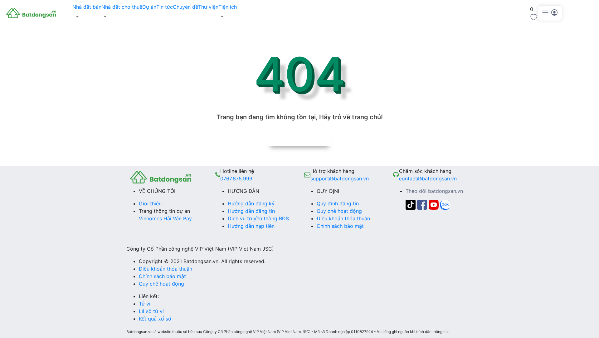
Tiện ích (227, 7)
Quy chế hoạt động (339, 211)
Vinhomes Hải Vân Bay (165, 218)
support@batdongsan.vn (339, 178)
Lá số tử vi (151, 311)
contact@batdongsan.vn (428, 178)
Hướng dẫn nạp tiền (251, 226)
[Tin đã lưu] (534, 16)
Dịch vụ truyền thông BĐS (258, 218)
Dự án (149, 7)
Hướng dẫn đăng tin (251, 211)
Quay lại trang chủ (299, 139)
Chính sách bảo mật (340, 226)
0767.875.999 (236, 178)
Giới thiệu (150, 203)
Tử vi (144, 304)
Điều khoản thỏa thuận (343, 218)
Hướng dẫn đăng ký (251, 203)
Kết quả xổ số (155, 319)
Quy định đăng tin (338, 203)
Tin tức (164, 7)
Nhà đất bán (86, 7)
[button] (86, 17)
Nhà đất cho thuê (121, 7)
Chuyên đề (185, 7)
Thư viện (208, 7)
